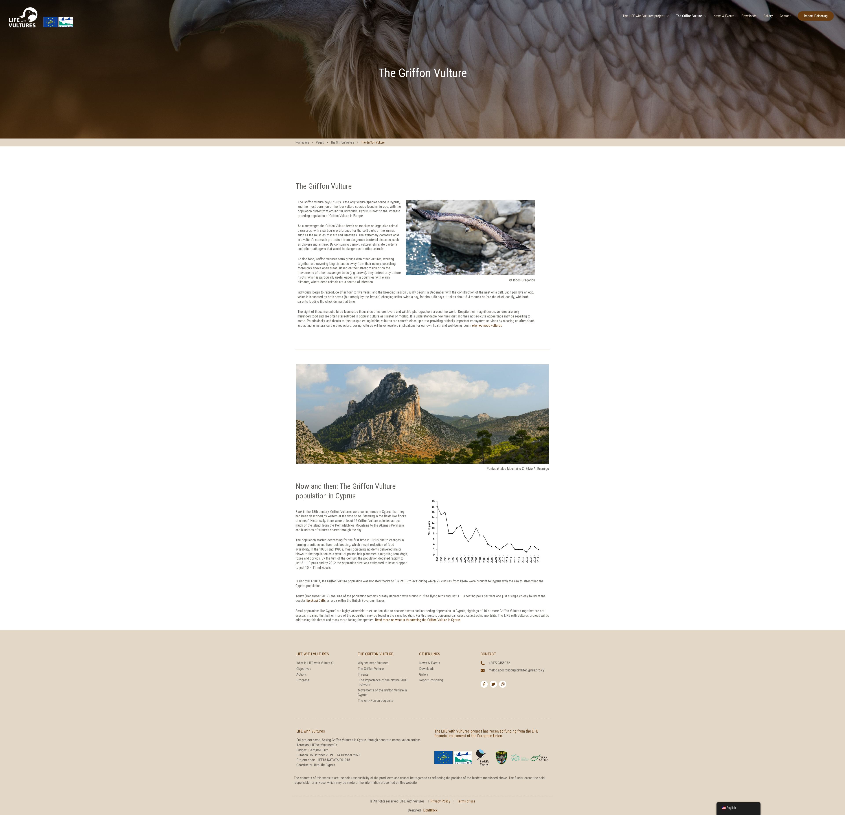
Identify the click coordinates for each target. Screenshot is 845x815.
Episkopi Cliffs (316, 600)
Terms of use (466, 801)
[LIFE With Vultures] (41, 16)
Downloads (749, 16)
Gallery (768, 16)
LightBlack (430, 810)
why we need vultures (487, 325)
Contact (785, 16)
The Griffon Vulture (689, 16)
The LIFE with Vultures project (644, 16)
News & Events (723, 16)
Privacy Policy (440, 801)
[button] (816, 16)
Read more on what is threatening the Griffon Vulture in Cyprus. (418, 620)
